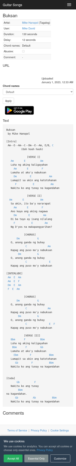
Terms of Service (17, 430)
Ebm (16, 354)
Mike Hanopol (30, 22)
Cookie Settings (60, 430)
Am (12, 160)
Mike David (28, 28)
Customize (60, 458)
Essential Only (36, 458)
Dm (15, 176)
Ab (34, 397)
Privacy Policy (39, 430)
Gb (41, 347)
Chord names (11, 86)
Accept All (13, 458)
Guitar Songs (12, 4)
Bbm (13, 339)
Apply (8, 101)
